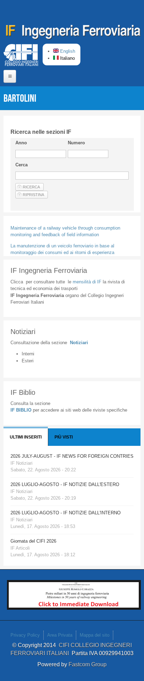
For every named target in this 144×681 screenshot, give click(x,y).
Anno (21, 142)
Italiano (67, 58)
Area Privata (59, 635)
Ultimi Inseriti (26, 437)
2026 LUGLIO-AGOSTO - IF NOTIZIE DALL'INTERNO (65, 512)
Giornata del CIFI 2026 (33, 541)
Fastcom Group (88, 664)
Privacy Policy (25, 635)
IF (87, 281)
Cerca (21, 164)
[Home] (73, 33)
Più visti (64, 437)
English (67, 51)
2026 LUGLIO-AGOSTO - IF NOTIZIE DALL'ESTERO (64, 484)
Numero (76, 142)
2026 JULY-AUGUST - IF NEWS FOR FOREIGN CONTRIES (72, 456)
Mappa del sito (94, 635)
